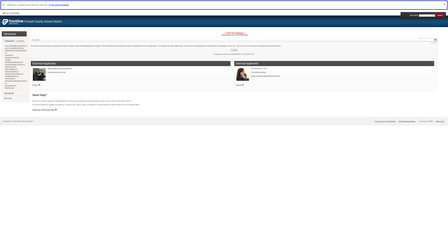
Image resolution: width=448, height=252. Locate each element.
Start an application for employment (59, 68)
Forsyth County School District (385, 121)
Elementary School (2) (12, 57)
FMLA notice (8, 98)
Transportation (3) (10, 85)
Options (433, 42)
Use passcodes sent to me (56, 72)
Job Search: (414, 15)
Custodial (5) (9, 55)
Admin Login (440, 121)
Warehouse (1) (9, 88)
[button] (445, 5)
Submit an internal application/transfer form (265, 76)
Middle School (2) (10, 67)
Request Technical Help (43, 110)
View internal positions (258, 72)
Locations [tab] (20, 41)
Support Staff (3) (10, 78)
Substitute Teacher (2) (12, 76)
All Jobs (7, 93)
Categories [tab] (9, 41)
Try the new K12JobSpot (58, 5)
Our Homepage (12, 13)
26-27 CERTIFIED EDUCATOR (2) (16, 46)
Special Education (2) (12, 71)
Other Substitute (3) (11, 69)
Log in (35, 85)
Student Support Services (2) (14, 74)
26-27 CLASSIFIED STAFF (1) (14, 48)
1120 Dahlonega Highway (407, 121)
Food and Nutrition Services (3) (15, 64)
